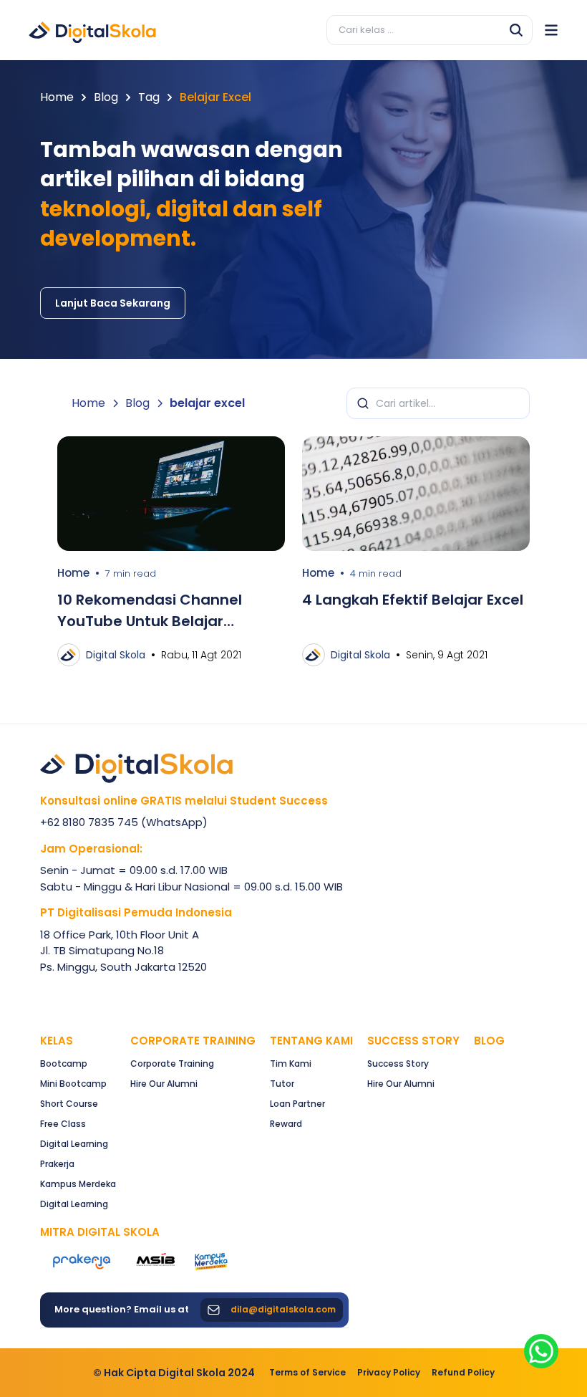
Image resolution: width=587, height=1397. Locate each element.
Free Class (63, 1124)
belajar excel (215, 97)
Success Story (398, 1063)
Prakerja (57, 1164)
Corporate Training (193, 1040)
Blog (106, 97)
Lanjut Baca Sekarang (112, 303)
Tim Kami (290, 1063)
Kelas (56, 1040)
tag (149, 97)
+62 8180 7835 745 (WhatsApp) (124, 822)
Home (57, 97)
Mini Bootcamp (73, 1083)
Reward (286, 1124)
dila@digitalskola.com (283, 1309)
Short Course (69, 1104)
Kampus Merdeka (78, 1184)
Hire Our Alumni (164, 1083)
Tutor (282, 1083)
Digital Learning (74, 1144)
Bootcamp (63, 1063)
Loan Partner (297, 1104)
